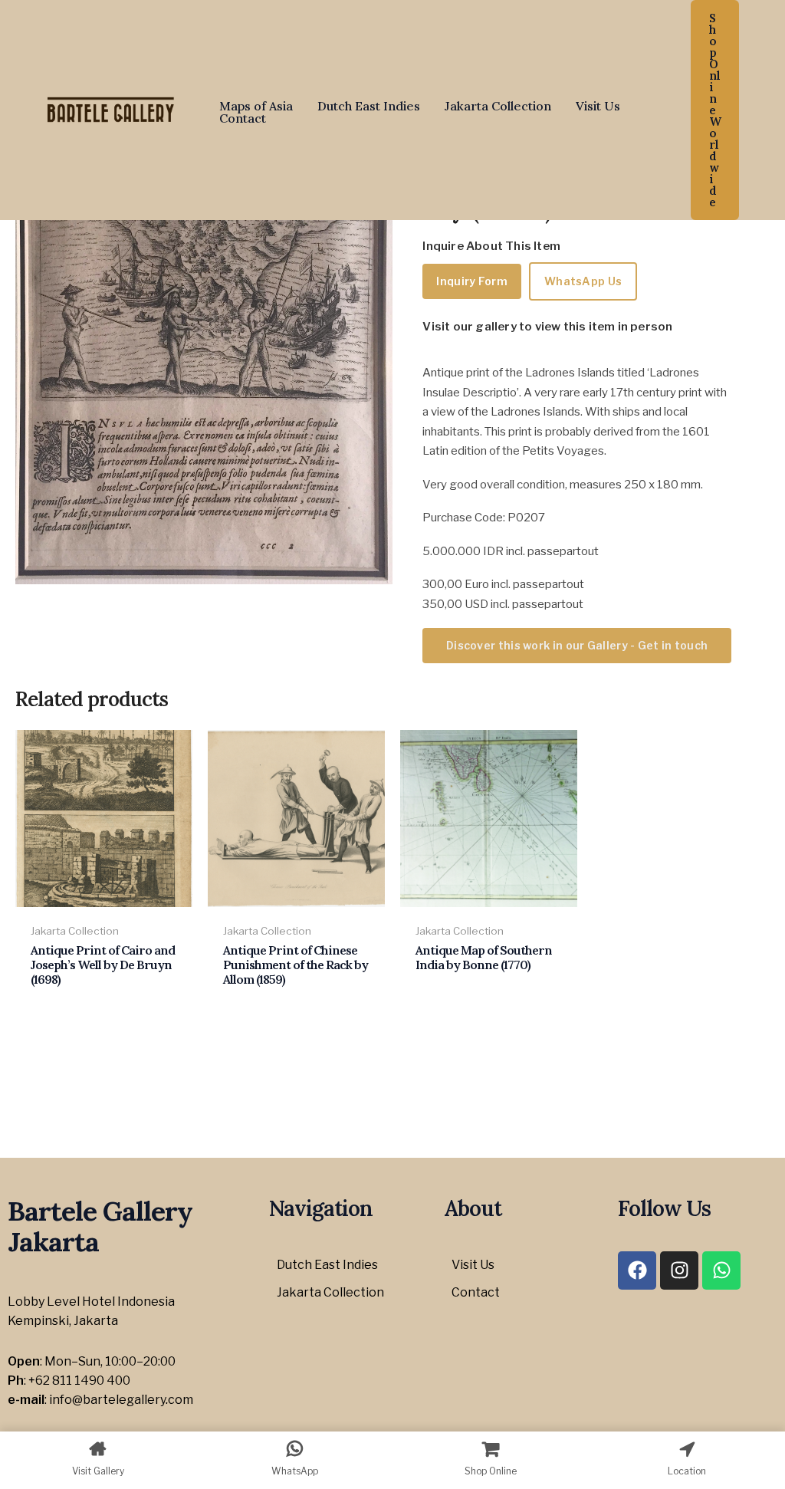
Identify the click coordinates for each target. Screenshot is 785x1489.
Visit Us (598, 106)
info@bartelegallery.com (121, 1399)
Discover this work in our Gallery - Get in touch (577, 645)
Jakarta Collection (498, 106)
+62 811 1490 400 (79, 1380)
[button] (715, 110)
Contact (242, 118)
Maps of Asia (256, 106)
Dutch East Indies (368, 106)
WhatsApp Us (583, 281)
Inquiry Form (471, 281)
